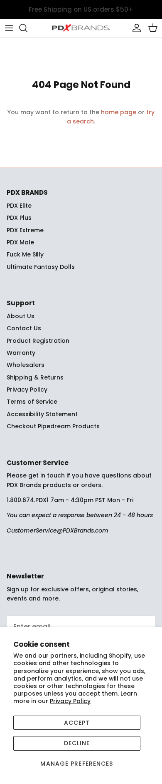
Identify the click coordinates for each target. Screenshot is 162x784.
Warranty (21, 353)
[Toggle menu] (9, 28)
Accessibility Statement (42, 414)
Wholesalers (25, 365)
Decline (77, 743)
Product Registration (38, 341)
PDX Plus (19, 218)
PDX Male (20, 242)
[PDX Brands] (81, 28)
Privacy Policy (70, 701)
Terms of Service (32, 401)
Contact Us (24, 328)
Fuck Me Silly (25, 254)
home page (118, 112)
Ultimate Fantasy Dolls (41, 267)
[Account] (134, 28)
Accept (77, 723)
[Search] (27, 28)
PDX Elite (19, 205)
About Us (20, 316)
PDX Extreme (25, 230)
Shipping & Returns (35, 377)
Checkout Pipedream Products (53, 426)
